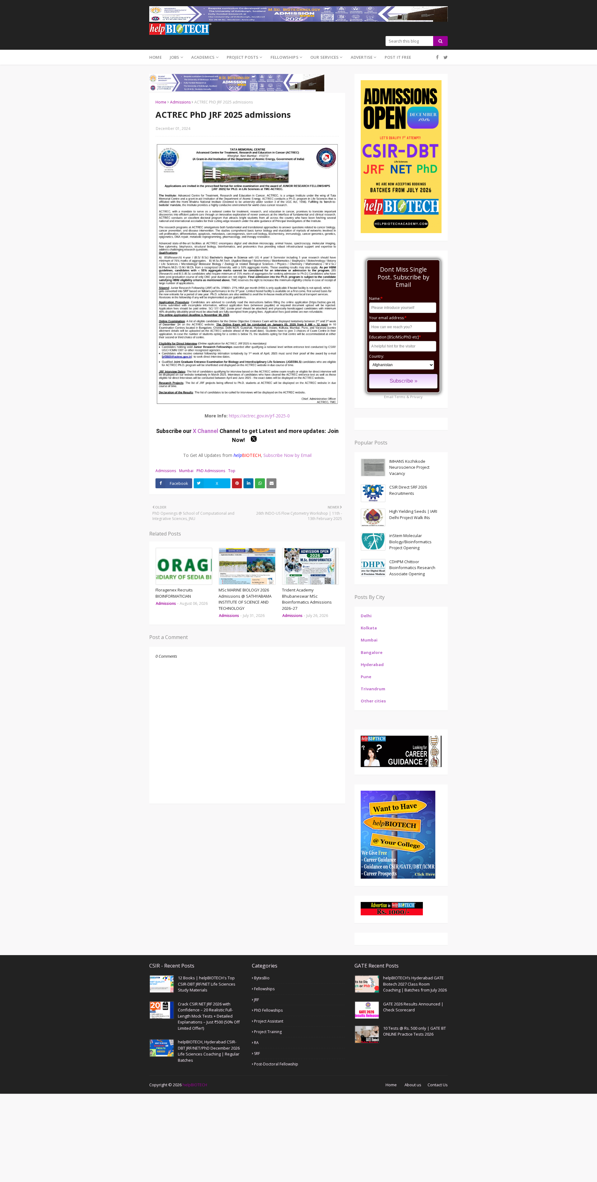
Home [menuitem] (155, 57)
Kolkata (369, 628)
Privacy (416, 396)
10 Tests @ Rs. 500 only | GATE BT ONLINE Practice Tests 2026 (414, 1031)
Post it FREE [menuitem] (398, 57)
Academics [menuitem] (203, 57)
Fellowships (264, 988)
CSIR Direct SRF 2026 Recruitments (408, 490)
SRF (257, 1053)
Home (160, 102)
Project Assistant (268, 1021)
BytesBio (262, 978)
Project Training (268, 1031)
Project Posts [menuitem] (243, 57)
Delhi (366, 616)
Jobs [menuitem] (174, 57)
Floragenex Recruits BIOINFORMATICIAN (174, 593)
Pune (366, 676)
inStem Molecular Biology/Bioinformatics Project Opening (410, 541)
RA (256, 1042)
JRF (256, 999)
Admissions (180, 102)
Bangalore (371, 652)
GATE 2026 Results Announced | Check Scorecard (413, 1007)
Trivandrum (373, 689)
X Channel (206, 431)
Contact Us (438, 1085)
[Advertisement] (186, 1137)
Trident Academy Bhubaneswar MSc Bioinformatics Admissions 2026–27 (307, 599)
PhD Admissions (211, 470)
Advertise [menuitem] (362, 57)
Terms (399, 396)
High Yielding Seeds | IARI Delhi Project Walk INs (413, 514)
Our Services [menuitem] (324, 57)
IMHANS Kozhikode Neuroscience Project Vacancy (409, 467)
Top (231, 470)
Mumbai (186, 470)
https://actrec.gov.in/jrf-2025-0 (259, 416)
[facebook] (437, 57)
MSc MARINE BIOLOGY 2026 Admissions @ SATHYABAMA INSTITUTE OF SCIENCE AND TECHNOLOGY (245, 599)
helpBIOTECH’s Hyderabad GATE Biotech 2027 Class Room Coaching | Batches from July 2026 (415, 984)
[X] (445, 57)
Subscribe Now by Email (287, 455)
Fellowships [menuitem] (284, 57)
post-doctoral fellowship (276, 1064)
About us (413, 1085)
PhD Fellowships (268, 1010)
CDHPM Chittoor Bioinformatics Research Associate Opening (412, 568)
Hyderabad (372, 664)
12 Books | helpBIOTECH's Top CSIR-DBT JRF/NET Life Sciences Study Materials (206, 984)
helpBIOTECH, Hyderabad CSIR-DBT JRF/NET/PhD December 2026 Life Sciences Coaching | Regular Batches (209, 1051)
